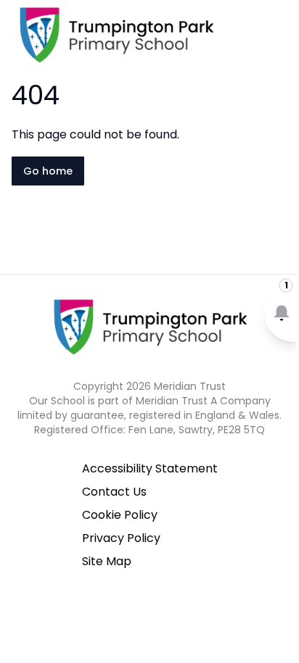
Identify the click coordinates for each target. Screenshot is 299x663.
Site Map (106, 561)
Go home (48, 171)
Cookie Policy (119, 514)
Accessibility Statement (150, 468)
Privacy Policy (121, 538)
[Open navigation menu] (278, 34)
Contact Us (114, 491)
